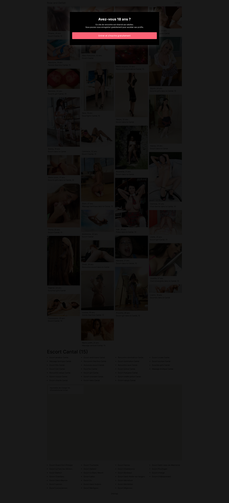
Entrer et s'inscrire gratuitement (114, 35)
